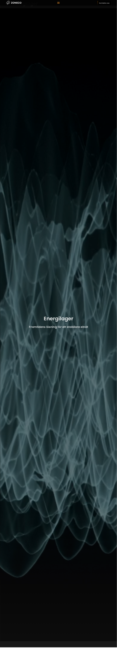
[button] (58, 3)
